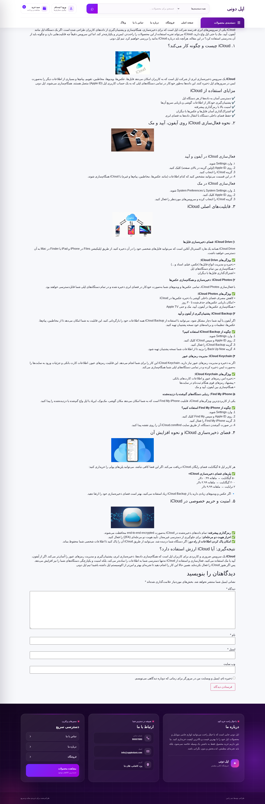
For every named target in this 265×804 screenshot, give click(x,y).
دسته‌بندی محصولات (227, 23)
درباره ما (154, 22)
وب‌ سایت (229, 664)
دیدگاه (230, 588)
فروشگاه (170, 22)
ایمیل (231, 649)
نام (232, 635)
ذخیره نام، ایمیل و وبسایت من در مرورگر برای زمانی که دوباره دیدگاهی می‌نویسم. (183, 678)
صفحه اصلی (187, 22)
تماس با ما (138, 22)
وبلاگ (123, 22)
